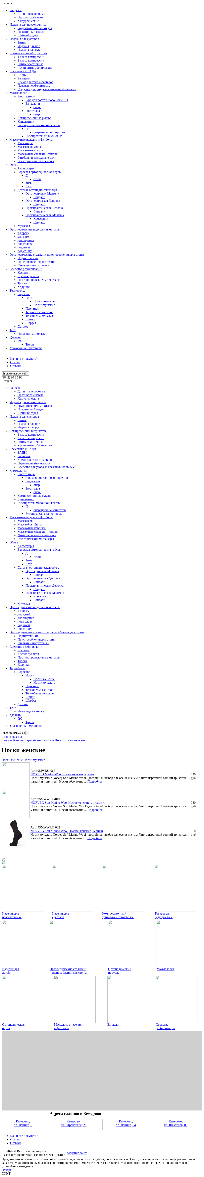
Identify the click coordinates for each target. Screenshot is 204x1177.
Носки (59, 740)
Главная (7, 740)
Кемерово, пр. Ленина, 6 (23, 1123)
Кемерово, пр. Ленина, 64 (126, 1123)
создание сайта (77, 1153)
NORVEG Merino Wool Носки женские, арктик (62, 774)
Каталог (18, 740)
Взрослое (47, 740)
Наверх (7, 1170)
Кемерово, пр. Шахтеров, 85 (175, 1123)
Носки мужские (34, 760)
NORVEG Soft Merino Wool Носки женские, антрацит (67, 802)
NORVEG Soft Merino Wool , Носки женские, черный (66, 831)
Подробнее (94, 781)
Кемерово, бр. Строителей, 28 (73, 1123)
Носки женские (74, 740)
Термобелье (33, 740)
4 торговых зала (12, 736)
